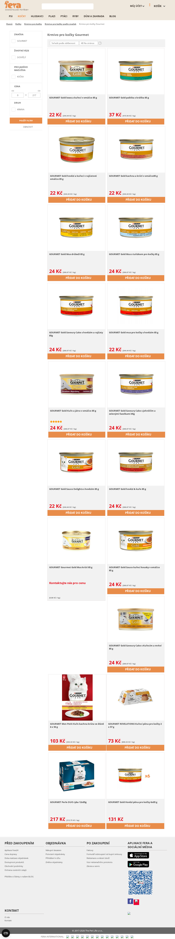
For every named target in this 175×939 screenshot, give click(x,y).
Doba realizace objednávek (16, 858)
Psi (11, 16)
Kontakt (8, 920)
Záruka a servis (93, 866)
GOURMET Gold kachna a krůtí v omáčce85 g (133, 175)
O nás (7, 917)
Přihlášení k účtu (53, 858)
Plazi (52, 16)
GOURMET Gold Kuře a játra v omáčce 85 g (73, 410)
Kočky (22, 16)
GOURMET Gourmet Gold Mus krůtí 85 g (70, 567)
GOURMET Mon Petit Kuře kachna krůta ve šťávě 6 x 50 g (77, 725)
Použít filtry (26, 120)
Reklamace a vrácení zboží (98, 858)
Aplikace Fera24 (11, 850)
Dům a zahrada (94, 16)
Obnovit (28, 126)
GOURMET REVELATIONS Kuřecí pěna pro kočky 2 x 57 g (135, 725)
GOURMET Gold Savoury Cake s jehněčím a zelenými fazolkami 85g (132, 412)
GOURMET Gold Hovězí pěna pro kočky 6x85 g (132, 802)
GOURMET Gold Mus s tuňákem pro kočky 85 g (134, 254)
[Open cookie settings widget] (6, 933)
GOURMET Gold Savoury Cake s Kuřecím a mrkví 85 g (135, 647)
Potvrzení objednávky (55, 854)
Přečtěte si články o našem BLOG (19, 876)
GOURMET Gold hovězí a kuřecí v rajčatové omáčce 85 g (73, 177)
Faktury (90, 850)
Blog (112, 16)
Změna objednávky (54, 862)
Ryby (75, 16)
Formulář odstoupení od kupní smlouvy (104, 854)
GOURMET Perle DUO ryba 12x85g (68, 802)
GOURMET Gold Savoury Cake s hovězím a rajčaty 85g (76, 334)
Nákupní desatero (53, 850)
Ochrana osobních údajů (15, 870)
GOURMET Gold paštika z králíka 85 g (129, 97)
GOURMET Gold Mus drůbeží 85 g (66, 254)
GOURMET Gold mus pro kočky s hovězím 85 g (133, 332)
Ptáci (63, 16)
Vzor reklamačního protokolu (99, 862)
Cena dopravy (11, 854)
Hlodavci (37, 16)
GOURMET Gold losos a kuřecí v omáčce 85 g (73, 97)
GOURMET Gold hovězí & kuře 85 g (127, 489)
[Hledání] (91, 6)
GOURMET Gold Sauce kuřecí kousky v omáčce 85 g (134, 569)
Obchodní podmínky (14, 866)
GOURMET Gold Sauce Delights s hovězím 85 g (74, 489)
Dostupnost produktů (14, 862)
